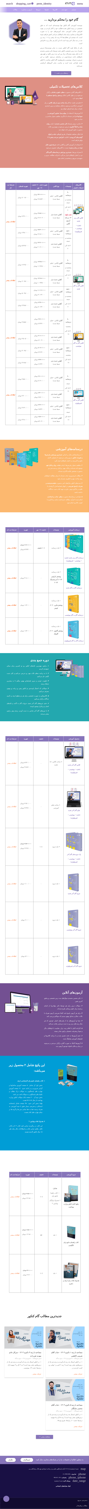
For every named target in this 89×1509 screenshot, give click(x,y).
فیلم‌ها (47, 9)
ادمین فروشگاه (78, 1358)
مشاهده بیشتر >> (44, 1437)
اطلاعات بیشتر (10, 222)
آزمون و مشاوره (26, 9)
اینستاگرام (27, 1460)
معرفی (74, 9)
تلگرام (11, 1460)
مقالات (15, 9)
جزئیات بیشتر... (77, 1374)
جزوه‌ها (38, 9)
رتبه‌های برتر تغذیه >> (61, 73)
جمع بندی (64, 9)
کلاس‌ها (55, 9)
